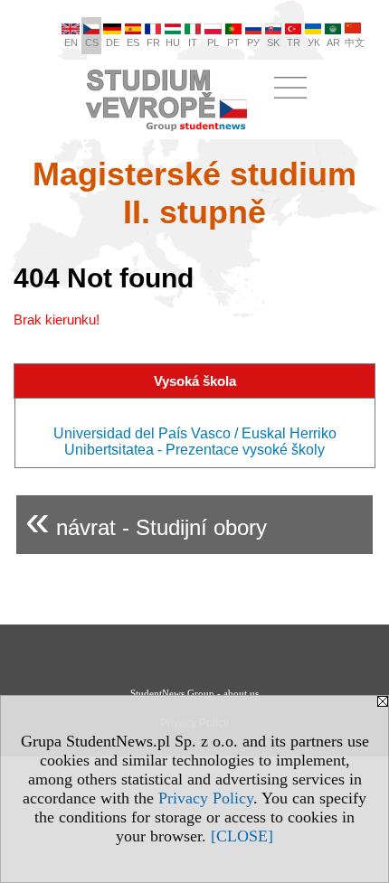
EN (71, 42)
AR (333, 42)
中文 (355, 42)
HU (173, 42)
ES (133, 42)
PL (213, 42)
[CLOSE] (242, 836)
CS (92, 42)
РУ (253, 42)
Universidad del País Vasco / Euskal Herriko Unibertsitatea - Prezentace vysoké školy (195, 441)
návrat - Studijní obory (146, 520)
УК (313, 42)
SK (273, 42)
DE (112, 42)
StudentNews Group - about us (194, 693)
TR (293, 42)
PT (233, 42)
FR (153, 42)
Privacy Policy (205, 798)
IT (192, 42)
